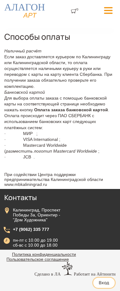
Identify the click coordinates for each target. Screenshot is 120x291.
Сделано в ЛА (47, 274)
